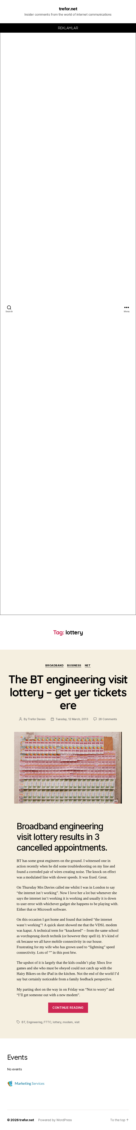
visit (77, 1022)
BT (23, 1022)
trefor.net (68, 9)
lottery (57, 1022)
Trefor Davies (37, 719)
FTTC (47, 1022)
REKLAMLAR (68, 28)
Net (88, 665)
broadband (54, 665)
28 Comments (107, 719)
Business (74, 665)
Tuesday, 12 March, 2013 (72, 719)
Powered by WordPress (55, 1120)
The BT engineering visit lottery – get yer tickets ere (68, 692)
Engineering (34, 1022)
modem (68, 1022)
